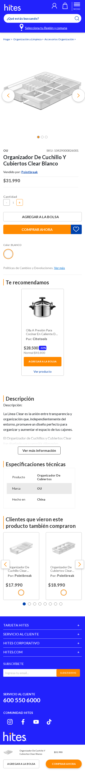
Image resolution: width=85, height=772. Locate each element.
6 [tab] (50, 603)
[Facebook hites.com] (23, 722)
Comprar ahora (37, 229)
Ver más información (39, 450)
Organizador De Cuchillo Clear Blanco (18, 569)
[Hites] (12, 7)
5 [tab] (45, 603)
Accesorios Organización (59, 39)
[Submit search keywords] (79, 18)
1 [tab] (24, 603)
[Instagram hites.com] (10, 722)
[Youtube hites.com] (36, 722)
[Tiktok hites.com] (49, 722)
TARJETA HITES (16, 625)
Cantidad (10, 196)
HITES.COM (13, 652)
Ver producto (43, 371)
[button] (54, 6)
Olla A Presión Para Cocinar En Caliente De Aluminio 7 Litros (41, 332)
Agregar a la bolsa (40, 217)
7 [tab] (55, 603)
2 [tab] (29, 603)
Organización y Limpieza (27, 39)
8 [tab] (60, 603)
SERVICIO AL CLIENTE (21, 634)
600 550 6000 (21, 700)
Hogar (7, 39)
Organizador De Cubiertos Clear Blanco (61, 569)
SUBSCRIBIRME (68, 672)
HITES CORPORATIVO (21, 643)
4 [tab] (39, 603)
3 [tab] (34, 603)
